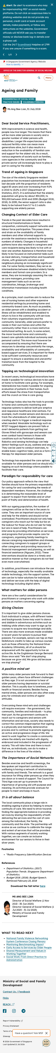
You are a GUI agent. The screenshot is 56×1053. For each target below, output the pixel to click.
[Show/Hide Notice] (53, 445)
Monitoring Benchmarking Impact (25, 944)
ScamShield (24, 44)
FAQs (6, 998)
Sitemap (6, 1036)
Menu (48, 77)
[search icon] (39, 78)
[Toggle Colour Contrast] (53, 461)
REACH (7, 1004)
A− (54, 455)
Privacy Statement (11, 1026)
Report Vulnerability (12, 1021)
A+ (54, 450)
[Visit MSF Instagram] (14, 1011)
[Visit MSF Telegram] (23, 1011)
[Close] (52, 4)
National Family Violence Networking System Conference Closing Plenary (27, 940)
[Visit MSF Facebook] (4, 1011)
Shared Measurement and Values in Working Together (26, 952)
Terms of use (8, 1031)
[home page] (10, 77)
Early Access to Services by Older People (29, 947)
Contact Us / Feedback (16, 991)
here (42, 886)
